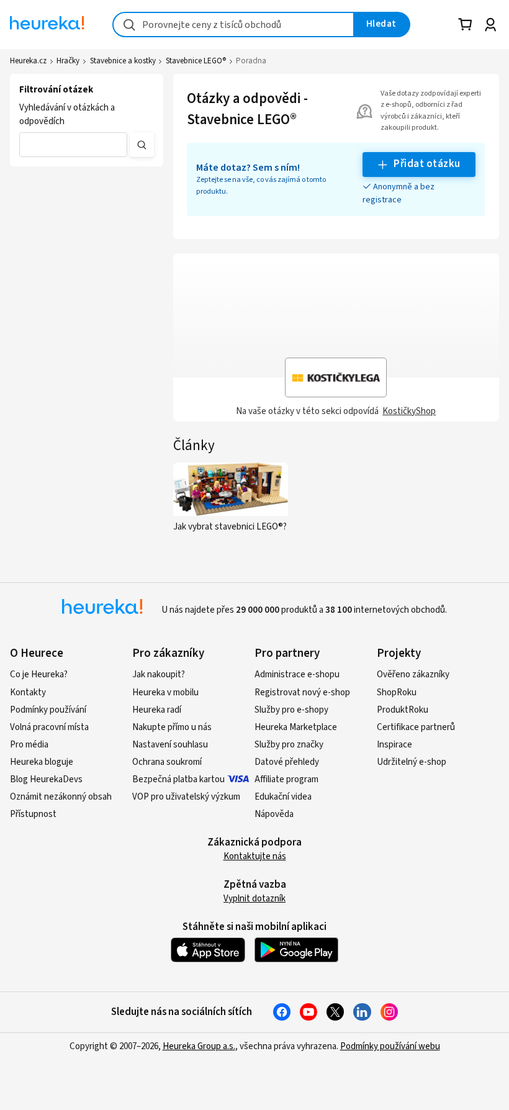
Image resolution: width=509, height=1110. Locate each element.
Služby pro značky (288, 744)
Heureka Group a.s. (199, 1046)
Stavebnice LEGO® (196, 60)
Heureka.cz (28, 60)
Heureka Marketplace (295, 727)
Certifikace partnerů (416, 727)
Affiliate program (286, 779)
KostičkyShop (409, 411)
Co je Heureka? (39, 674)
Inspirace (394, 744)
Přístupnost (33, 814)
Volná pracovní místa (49, 727)
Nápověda (274, 814)
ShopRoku (397, 692)
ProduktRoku (402, 709)
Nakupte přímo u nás (172, 727)
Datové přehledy (286, 762)
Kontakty (28, 692)
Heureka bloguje (41, 762)
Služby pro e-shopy (291, 709)
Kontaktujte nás (254, 856)
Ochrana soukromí (167, 762)
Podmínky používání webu (390, 1046)
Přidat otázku (427, 163)
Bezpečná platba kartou (178, 779)
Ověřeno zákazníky (413, 674)
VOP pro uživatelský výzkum (186, 796)
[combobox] (233, 24)
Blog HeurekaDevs (46, 779)
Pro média (29, 744)
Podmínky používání (48, 709)
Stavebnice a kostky (123, 60)
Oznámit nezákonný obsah (61, 796)
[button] (73, 144)
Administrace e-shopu (297, 674)
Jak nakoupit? (158, 674)
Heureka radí (156, 709)
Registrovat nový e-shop (302, 692)
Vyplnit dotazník (254, 898)
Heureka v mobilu (165, 692)
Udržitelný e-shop (411, 762)
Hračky (67, 60)
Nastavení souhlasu (170, 744)
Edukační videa (283, 796)
